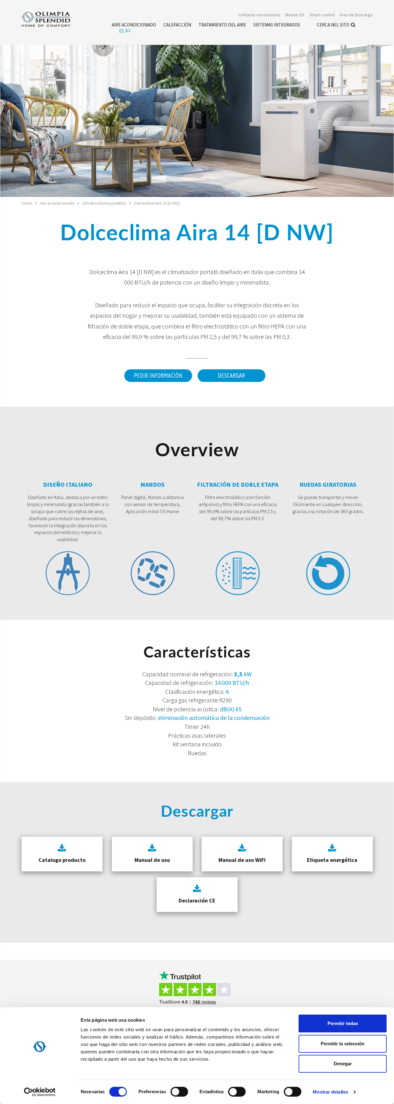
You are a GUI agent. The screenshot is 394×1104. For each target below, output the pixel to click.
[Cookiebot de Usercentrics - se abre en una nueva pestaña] (40, 1092)
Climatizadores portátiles (104, 203)
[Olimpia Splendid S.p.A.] (52, 19)
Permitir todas (343, 1023)
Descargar (231, 376)
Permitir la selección (342, 1043)
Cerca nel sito (333, 25)
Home (27, 203)
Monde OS (294, 15)
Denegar (343, 1063)
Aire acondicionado (57, 203)
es (121, 31)
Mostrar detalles (330, 1091)
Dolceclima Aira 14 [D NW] (157, 203)
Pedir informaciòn (158, 376)
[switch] (179, 1092)
